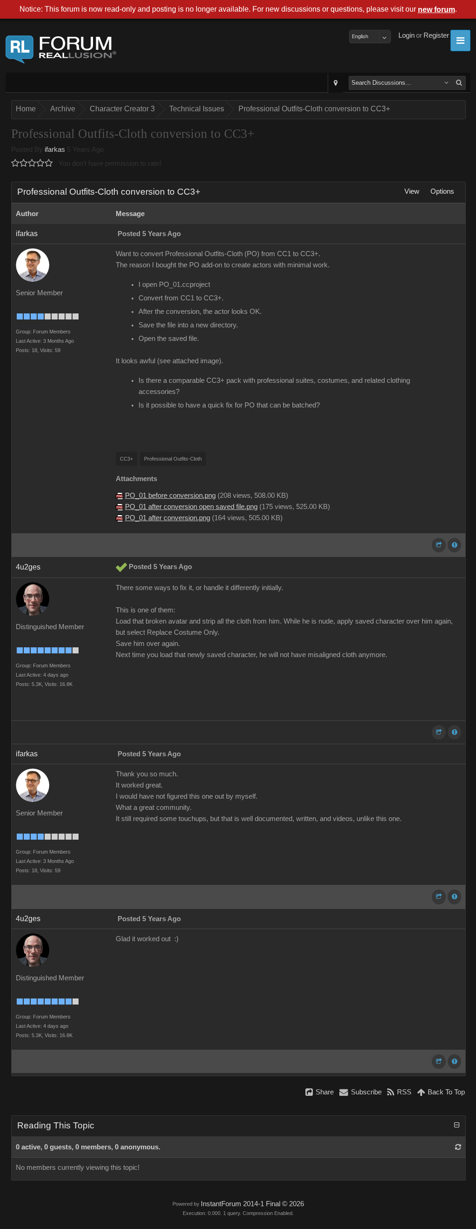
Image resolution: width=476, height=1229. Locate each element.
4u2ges (28, 567)
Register (436, 35)
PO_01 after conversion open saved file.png (191, 506)
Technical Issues (196, 109)
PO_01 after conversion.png (167, 518)
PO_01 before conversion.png (170, 495)
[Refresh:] (458, 1147)
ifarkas (55, 149)
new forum (436, 10)
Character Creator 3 (122, 109)
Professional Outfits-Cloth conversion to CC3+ (314, 109)
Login (406, 35)
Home (26, 109)
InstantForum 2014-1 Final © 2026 (252, 1204)
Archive (62, 109)
